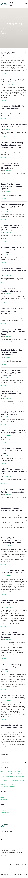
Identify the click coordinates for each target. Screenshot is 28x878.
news (2, 797)
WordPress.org (4, 815)
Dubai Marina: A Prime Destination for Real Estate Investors (11, 393)
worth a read (4, 799)
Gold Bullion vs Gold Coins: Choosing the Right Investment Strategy (13, 331)
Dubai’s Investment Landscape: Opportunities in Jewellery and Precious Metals (13, 207)
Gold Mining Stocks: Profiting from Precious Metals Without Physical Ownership (12, 373)
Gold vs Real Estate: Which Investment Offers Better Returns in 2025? (14, 450)
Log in (2, 807)
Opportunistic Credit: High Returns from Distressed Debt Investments (12, 634)
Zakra (14, 875)
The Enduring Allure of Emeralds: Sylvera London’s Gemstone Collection (13, 250)
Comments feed (5, 812)
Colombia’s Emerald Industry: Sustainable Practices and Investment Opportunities (12, 145)
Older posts (5, 754)
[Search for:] (14, 762)
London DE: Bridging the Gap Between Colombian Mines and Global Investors (12, 227)
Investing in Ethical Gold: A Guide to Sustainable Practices (12, 777)
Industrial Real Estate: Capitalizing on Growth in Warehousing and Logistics (11, 540)
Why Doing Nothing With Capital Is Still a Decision (13, 774)
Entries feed (4, 810)
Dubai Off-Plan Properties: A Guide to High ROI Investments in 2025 (14, 471)
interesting (3, 794)
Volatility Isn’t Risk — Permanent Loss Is (10, 771)
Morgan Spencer (14, 2)
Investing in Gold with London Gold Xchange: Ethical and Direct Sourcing (13, 270)
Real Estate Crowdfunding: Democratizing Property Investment (11, 667)
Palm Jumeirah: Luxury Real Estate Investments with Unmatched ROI (11, 352)
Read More (3, 73)
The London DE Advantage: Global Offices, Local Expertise (13, 781)
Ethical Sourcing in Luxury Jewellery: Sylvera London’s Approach (11, 186)
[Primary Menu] (26, 4)
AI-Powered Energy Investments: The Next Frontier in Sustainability (13, 602)
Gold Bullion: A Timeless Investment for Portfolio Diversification (10, 165)
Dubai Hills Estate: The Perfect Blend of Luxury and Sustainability (12, 311)
